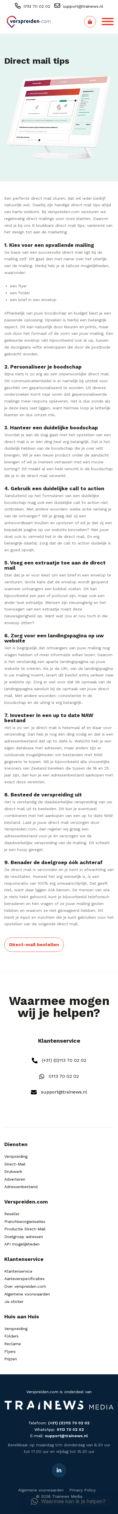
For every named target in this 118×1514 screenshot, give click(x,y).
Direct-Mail (14, 1164)
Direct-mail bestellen (34, 944)
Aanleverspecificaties (24, 1278)
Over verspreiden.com (25, 1286)
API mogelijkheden (22, 1244)
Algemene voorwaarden (27, 1294)
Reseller (11, 1213)
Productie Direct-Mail (25, 1229)
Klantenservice (18, 1271)
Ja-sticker (13, 1301)
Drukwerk (13, 1171)
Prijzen (10, 1359)
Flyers (10, 1351)
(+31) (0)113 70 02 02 (63, 1060)
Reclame (12, 1343)
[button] (68, 1501)
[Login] (90, 21)
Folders (11, 1336)
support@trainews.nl (82, 6)
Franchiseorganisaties (24, 1221)
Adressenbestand (21, 1186)
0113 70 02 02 (36, 6)
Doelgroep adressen (23, 1236)
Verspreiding (15, 1156)
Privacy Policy (82, 1490)
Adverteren (14, 1179)
